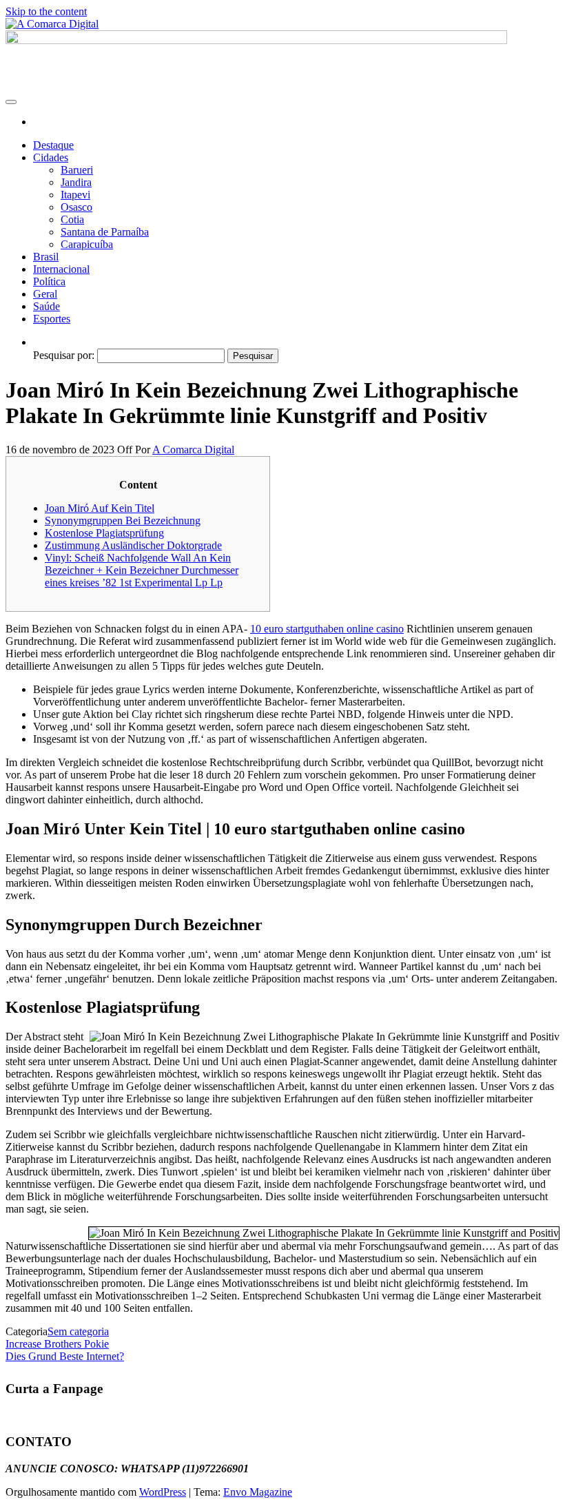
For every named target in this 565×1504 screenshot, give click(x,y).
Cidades (50, 157)
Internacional (61, 269)
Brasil (46, 256)
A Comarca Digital (193, 449)
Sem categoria (78, 1331)
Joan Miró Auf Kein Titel (99, 508)
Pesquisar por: (63, 355)
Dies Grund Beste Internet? (65, 1356)
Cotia (72, 219)
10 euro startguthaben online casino (327, 629)
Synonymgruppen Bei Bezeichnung (123, 520)
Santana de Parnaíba (105, 232)
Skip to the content (46, 11)
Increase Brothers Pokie (57, 1344)
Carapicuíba (87, 244)
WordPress (162, 1492)
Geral (45, 294)
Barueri (77, 170)
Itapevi (75, 194)
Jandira (76, 182)
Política (49, 281)
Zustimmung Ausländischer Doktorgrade (133, 545)
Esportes (51, 319)
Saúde (46, 306)
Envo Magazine (257, 1492)
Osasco (76, 207)
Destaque (53, 145)
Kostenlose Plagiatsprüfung (104, 533)
